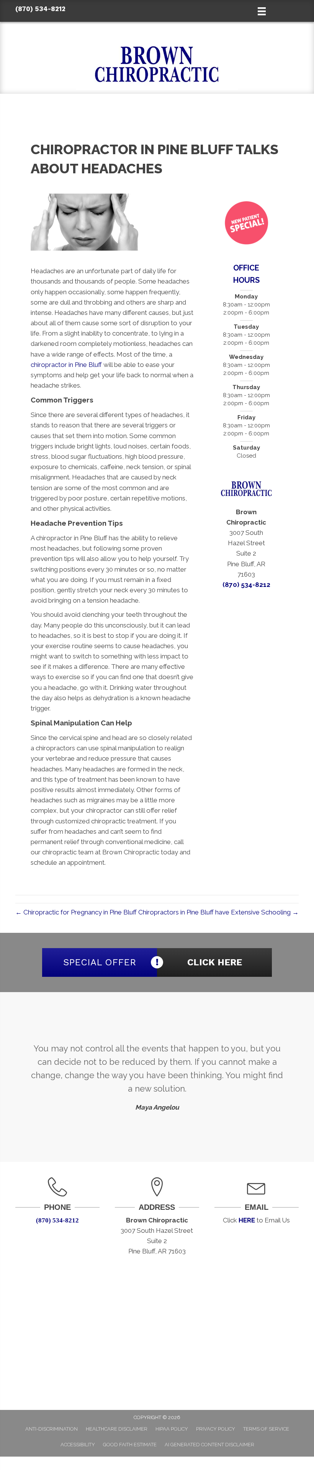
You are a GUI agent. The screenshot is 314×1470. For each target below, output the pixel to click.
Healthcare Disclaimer (116, 1429)
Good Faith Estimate (130, 1444)
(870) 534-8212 (40, 9)
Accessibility (78, 1444)
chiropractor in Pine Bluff (66, 364)
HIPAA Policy (171, 1429)
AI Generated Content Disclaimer (209, 1444)
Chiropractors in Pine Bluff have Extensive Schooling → (218, 912)
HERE (247, 1220)
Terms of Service (266, 1429)
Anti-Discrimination (51, 1429)
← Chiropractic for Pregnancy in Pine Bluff (76, 912)
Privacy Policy (215, 1429)
